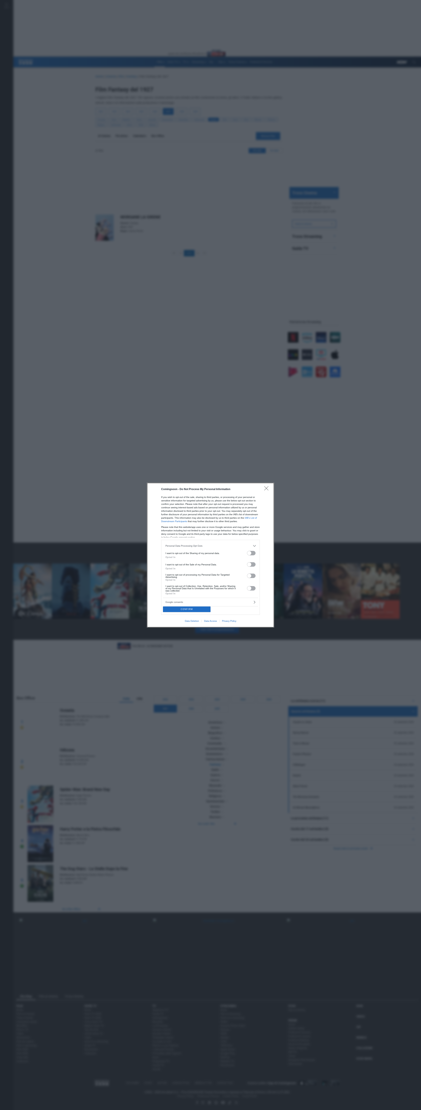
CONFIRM (187, 609)
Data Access (210, 621)
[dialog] (210, 555)
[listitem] (210, 546)
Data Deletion (192, 621)
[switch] (251, 553)
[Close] (267, 489)
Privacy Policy (229, 621)
